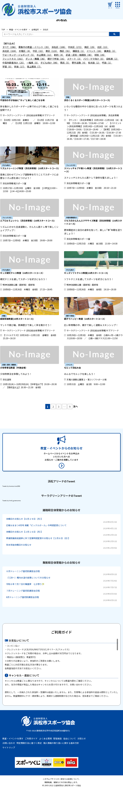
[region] (61, 668)
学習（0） (7, 66)
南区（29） (90, 47)
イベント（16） (94, 50)
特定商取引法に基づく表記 (29, 742)
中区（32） (38, 50)
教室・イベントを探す (12, 738)
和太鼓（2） (94, 62)
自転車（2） (112, 58)
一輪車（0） (33, 62)
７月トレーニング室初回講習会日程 (23, 590)
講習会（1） (79, 50)
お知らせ (81, 738)
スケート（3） (74, 58)
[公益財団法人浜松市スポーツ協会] (37, 9)
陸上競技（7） (34, 66)
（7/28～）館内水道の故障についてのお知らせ (28, 577)
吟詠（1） (107, 62)
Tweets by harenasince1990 (11, 486)
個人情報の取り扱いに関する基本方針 (61, 742)
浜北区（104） (9, 50)
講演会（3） (110, 50)
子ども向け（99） (49, 62)
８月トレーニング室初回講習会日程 (23, 571)
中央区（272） (75, 47)
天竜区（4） (25, 50)
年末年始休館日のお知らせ (18, 544)
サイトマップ (8, 747)
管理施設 (57, 738)
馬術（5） (65, 62)
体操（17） (20, 66)
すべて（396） (9, 47)
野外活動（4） (79, 62)
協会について (69, 738)
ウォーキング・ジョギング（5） (18, 54)
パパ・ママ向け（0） (94, 58)
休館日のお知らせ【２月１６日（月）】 (24, 531)
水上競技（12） (44, 54)
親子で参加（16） (56, 58)
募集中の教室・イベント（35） (34, 47)
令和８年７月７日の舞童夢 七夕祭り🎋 (25, 584)
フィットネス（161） (13, 58)
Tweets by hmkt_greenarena (11, 501)
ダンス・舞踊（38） (36, 58)
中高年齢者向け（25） (13, 62)
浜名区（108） (59, 47)
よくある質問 (45, 738)
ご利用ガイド (31, 738)
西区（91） (65, 50)
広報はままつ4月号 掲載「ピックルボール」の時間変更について (36, 525)
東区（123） (52, 50)
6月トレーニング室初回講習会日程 (22, 597)
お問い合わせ (8, 742)
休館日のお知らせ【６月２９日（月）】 (24, 518)
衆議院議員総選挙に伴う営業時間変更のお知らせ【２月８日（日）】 (38, 538)
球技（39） (100, 54)
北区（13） (103, 47)
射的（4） (59, 54)
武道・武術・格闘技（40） (79, 54)
